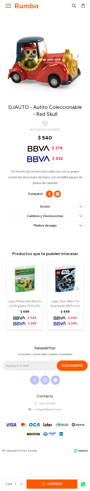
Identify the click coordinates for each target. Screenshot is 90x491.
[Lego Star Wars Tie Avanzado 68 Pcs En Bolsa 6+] (65, 279)
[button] (73, 6)
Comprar (54, 484)
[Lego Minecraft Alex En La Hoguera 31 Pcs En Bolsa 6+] (25, 279)
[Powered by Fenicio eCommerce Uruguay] (81, 450)
